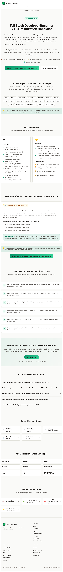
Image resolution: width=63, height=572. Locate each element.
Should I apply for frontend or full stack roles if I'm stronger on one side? (26, 393)
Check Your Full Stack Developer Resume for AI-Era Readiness (31, 256)
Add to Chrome (31, 357)
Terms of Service (37, 541)
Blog (4, 552)
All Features (36, 528)
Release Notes (6, 557)
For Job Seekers (37, 550)
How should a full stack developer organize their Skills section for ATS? (25, 382)
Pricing (35, 531)
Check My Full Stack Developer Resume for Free (22, 68)
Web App (35, 536)
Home (4, 7)
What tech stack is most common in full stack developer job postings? (25, 399)
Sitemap (5, 560)
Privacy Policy (36, 538)
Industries (35, 547)
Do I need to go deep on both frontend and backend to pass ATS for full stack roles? (29, 388)
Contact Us (36, 555)
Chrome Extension (37, 533)
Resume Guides (11, 7)
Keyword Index (7, 555)
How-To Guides (7, 550)
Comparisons (36, 552)
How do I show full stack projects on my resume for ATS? (20, 405)
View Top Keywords (49, 68)
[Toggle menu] (59, 3)
